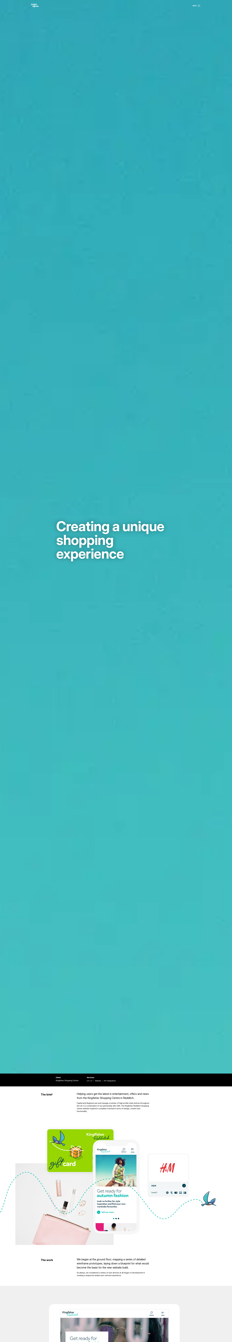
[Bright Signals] (35, 5)
